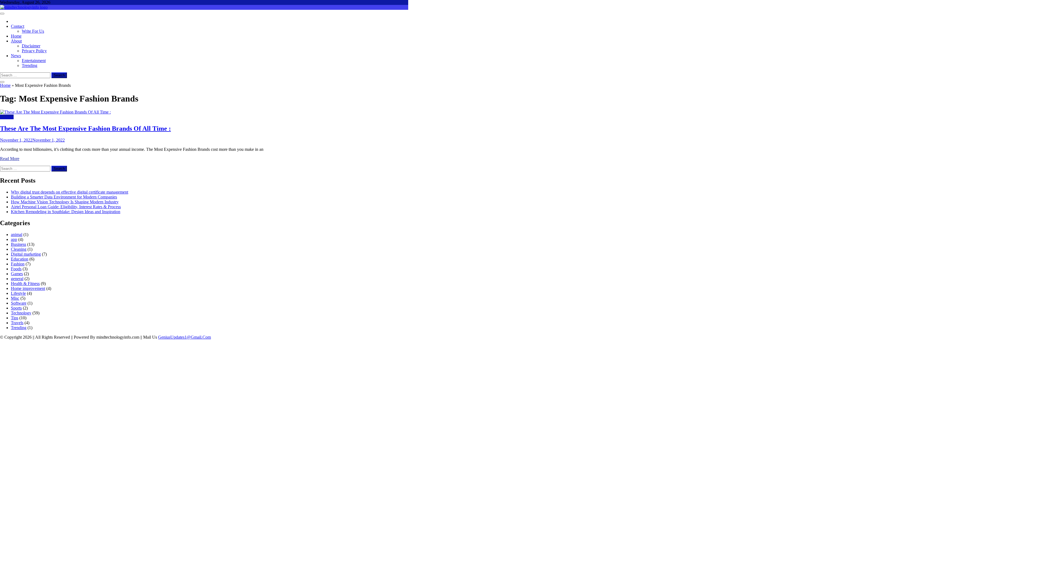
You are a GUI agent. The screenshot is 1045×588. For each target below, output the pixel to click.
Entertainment (34, 60)
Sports (16, 308)
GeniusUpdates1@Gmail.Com (184, 337)
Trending (29, 65)
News (16, 55)
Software (18, 303)
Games (17, 273)
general (17, 278)
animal (16, 234)
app (14, 239)
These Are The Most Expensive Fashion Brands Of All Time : (85, 128)
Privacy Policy (34, 50)
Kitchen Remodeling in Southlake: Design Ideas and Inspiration (65, 211)
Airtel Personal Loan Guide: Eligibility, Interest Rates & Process (66, 206)
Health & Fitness (25, 283)
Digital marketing (26, 254)
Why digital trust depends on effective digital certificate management (69, 192)
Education (19, 259)
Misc (15, 298)
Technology (21, 313)
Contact (17, 26)
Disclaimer (31, 46)
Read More (9, 158)
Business (18, 244)
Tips (14, 318)
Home (16, 36)
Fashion (7, 117)
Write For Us (33, 31)
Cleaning (18, 249)
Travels (17, 322)
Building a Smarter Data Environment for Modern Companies (64, 197)
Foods (16, 269)
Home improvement (28, 288)
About (16, 41)
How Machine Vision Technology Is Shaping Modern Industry (65, 202)
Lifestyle (18, 293)
